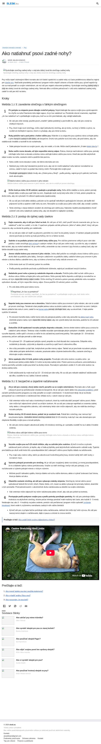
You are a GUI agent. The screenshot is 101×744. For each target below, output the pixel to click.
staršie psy (9, 82)
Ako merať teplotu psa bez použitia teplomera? (24, 591)
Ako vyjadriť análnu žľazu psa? (18, 595)
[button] (4, 606)
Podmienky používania (12, 738)
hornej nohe (43, 309)
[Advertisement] (50, 27)
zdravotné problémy (85, 390)
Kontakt (40, 738)
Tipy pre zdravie (9, 741)
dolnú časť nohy (87, 317)
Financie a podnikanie (25, 741)
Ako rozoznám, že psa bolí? (17, 600)
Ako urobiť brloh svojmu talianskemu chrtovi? (36, 520)
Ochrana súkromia (28, 738)
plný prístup (33, 244)
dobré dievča (92, 146)
